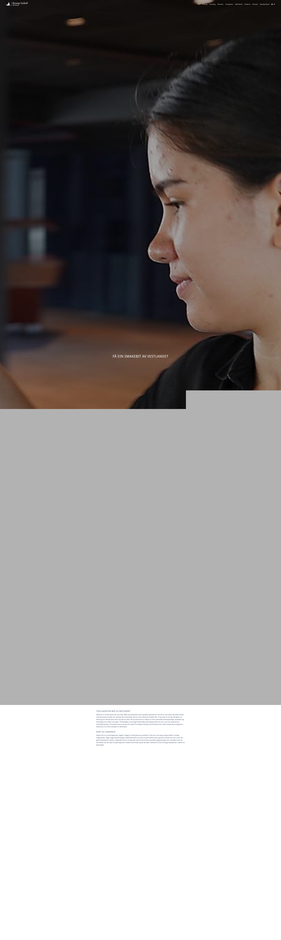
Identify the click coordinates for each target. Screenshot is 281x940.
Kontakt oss (247, 4)
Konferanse (220, 4)
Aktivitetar (255, 4)
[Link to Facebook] (274, 4)
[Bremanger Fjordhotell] (17, 6)
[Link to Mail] (272, 4)
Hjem (199, 4)
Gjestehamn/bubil (264, 4)
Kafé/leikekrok (239, 4)
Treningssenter (229, 4)
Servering (204, 4)
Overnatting (212, 4)
